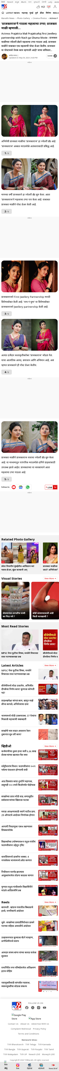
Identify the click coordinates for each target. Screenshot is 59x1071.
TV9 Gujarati (23, 1049)
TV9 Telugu (30, 1044)
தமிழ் (50, 2)
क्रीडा (42, 12)
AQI (43, 6)
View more (49, 578)
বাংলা (29, 2)
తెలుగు (23, 2)
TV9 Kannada (44, 1044)
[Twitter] (32, 1007)
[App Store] (37, 1019)
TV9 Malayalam (10, 1054)
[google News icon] (20, 487)
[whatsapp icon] (27, 487)
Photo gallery (23, 18)
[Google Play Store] (20, 1016)
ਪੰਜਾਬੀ (44, 2)
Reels (56, 12)
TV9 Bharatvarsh (15, 1044)
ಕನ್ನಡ (17, 2)
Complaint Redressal (21, 1028)
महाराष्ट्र (25, 12)
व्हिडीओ (6, 746)
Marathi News (7, 18)
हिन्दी (3, 2)
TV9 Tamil (49, 1049)
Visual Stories (11, 578)
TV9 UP (23, 1054)
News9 (10, 2)
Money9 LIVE (48, 1054)
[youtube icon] (13, 487)
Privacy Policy (39, 1028)
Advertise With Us (40, 1023)
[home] (3, 12)
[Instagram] (38, 1007)
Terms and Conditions (28, 1033)
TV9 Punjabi (36, 1049)
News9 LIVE (34, 1054)
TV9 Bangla (9, 1049)
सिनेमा (48, 12)
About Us (24, 1023)
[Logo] (4, 6)
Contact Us (13, 1023)
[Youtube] (44, 1007)
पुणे (36, 12)
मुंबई (31, 12)
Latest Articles (12, 665)
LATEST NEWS (13, 12)
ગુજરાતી (37, 2)
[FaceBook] (26, 1007)
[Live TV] (48, 7)
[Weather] (38, 6)
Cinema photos (39, 18)
